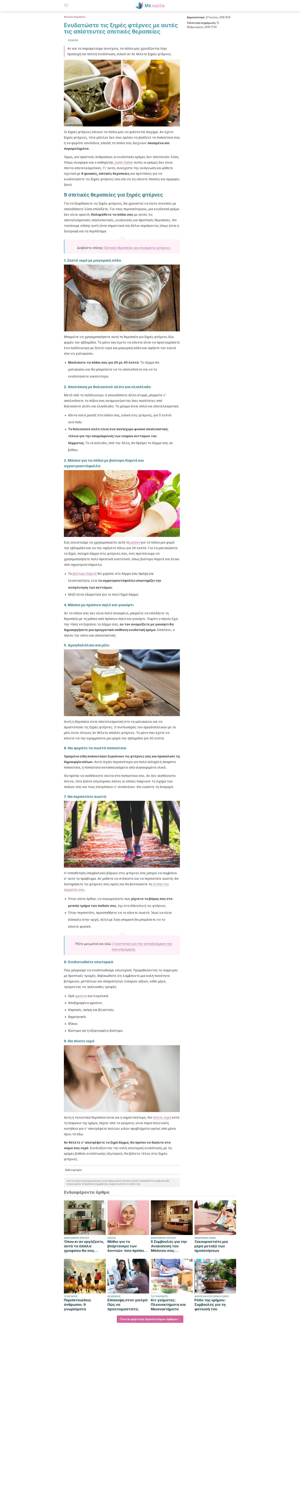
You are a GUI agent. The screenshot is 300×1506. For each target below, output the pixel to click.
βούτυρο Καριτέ (85, 573)
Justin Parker (123, 162)
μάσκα (135, 542)
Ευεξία (111, 1238)
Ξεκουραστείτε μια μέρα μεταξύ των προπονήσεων (211, 1246)
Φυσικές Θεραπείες (74, 17)
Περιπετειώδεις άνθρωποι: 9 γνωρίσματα (77, 1304)
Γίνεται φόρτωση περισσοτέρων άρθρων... (150, 1319)
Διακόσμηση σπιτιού (76, 1238)
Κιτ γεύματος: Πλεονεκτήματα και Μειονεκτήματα (168, 1304)
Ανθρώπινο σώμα (205, 1238)
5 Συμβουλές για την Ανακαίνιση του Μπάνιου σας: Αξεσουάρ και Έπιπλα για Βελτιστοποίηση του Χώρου (170, 1246)
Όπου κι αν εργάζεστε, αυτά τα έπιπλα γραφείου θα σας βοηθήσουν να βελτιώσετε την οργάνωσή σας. (84, 1246)
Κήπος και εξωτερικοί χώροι (211, 1296)
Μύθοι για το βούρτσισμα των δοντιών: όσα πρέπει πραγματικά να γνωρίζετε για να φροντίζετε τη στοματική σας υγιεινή (127, 1246)
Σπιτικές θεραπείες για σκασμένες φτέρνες (137, 248)
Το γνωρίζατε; (159, 1296)
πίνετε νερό (162, 1117)
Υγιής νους (71, 1296)
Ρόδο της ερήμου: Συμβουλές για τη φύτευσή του (210, 1304)
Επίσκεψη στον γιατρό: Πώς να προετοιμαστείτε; (127, 1304)
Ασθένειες (113, 1296)
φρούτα (81, 996)
